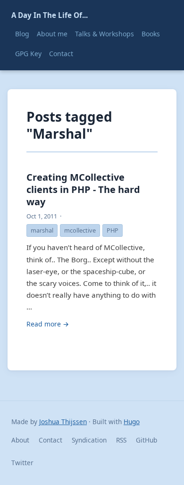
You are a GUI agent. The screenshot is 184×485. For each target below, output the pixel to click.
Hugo (132, 421)
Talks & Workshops (104, 33)
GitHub (146, 439)
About (20, 439)
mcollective (80, 230)
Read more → (47, 323)
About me (52, 33)
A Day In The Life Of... (49, 15)
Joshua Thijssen (63, 421)
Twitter (22, 462)
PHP (112, 230)
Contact (61, 53)
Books (151, 33)
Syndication (89, 439)
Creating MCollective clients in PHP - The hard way (83, 189)
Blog (22, 33)
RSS (121, 439)
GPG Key (28, 53)
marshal (42, 230)
